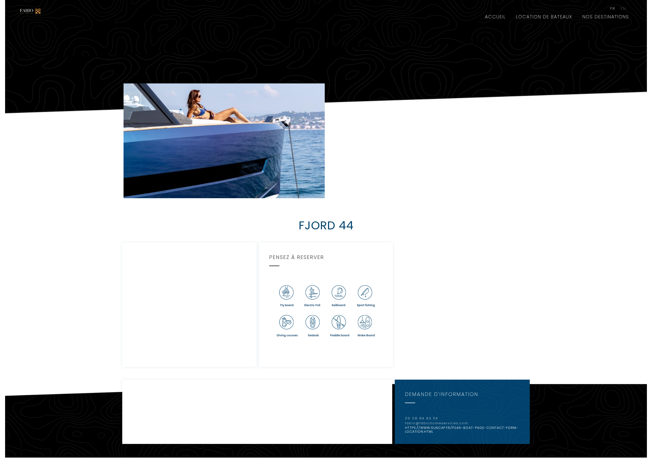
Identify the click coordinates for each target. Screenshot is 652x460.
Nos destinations (605, 17)
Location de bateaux (544, 17)
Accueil (495, 17)
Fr (612, 8)
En (623, 8)
